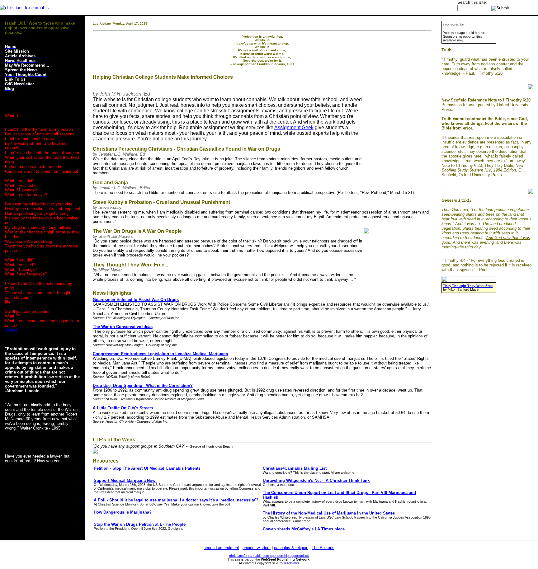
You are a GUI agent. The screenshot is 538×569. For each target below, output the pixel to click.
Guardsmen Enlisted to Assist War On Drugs (136, 299)
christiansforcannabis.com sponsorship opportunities (269, 555)
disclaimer (291, 563)
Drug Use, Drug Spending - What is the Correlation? (143, 385)
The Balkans (323, 547)
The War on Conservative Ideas (123, 326)
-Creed (11, 330)
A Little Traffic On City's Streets (123, 408)
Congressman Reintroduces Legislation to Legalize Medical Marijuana (160, 353)
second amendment (221, 547)
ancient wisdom (257, 547)
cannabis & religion (291, 547)
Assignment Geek (294, 127)
